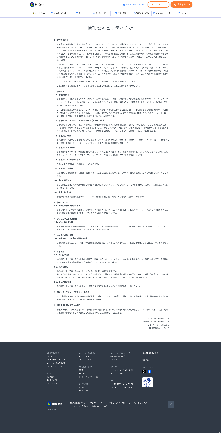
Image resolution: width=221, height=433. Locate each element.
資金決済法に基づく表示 (78, 403)
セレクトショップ (85, 359)
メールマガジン (84, 390)
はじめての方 (40, 13)
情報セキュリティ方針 (117, 403)
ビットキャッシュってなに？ (57, 356)
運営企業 (145, 360)
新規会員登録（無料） (118, 356)
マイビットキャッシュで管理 (88, 377)
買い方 (81, 13)
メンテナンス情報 (116, 373)
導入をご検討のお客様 (135, 4)
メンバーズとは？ (61, 13)
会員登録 (181, 4)
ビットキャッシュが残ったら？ (57, 366)
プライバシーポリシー (98, 403)
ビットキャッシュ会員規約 (79, 406)
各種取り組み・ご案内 (99, 406)
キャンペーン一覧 (163, 13)
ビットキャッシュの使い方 (56, 363)
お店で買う (50, 377)
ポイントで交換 (52, 383)
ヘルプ (183, 13)
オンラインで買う (53, 380)
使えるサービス (101, 13)
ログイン (158, 4)
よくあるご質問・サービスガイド (122, 384)
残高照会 (82, 370)
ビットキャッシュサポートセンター (122, 387)
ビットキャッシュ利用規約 (138, 403)
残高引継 (82, 373)
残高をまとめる (142, 13)
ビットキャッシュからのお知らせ (122, 370)
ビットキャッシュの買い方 (56, 359)
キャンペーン (83, 387)
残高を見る (122, 13)
